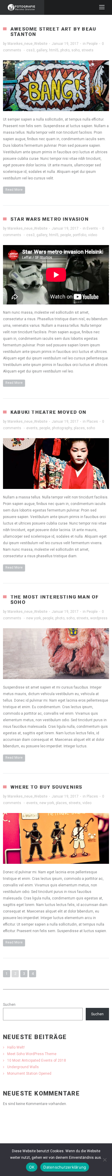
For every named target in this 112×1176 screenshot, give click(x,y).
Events (92, 228)
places (79, 428)
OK (32, 1167)
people (65, 235)
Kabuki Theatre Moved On (48, 412)
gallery (41, 50)
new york (33, 618)
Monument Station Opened (29, 1073)
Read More (14, 190)
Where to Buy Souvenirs (46, 787)
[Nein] (105, 1160)
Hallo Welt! (16, 1047)
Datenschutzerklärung (64, 1167)
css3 (30, 50)
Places (92, 421)
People (92, 44)
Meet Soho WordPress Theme (31, 1054)
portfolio (79, 235)
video (92, 235)
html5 (54, 50)
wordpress (99, 618)
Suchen (9, 1005)
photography (62, 428)
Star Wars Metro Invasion (49, 219)
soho (75, 50)
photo (65, 50)
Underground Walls (23, 1067)
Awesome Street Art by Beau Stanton (53, 31)
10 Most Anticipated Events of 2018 (36, 1060)
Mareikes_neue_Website (27, 44)
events (32, 428)
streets (87, 50)
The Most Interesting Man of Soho (54, 599)
